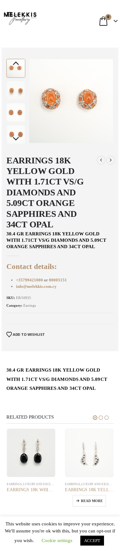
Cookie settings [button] (57, 540)
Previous (15, 63)
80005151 (58, 280)
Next (15, 139)
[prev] (101, 160)
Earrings (29, 305)
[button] (10, 14)
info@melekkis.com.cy (36, 286)
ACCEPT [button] (92, 540)
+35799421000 (30, 280)
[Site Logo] (20, 17)
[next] (110, 160)
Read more (92, 501)
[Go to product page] (31, 453)
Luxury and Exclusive (41, 484)
